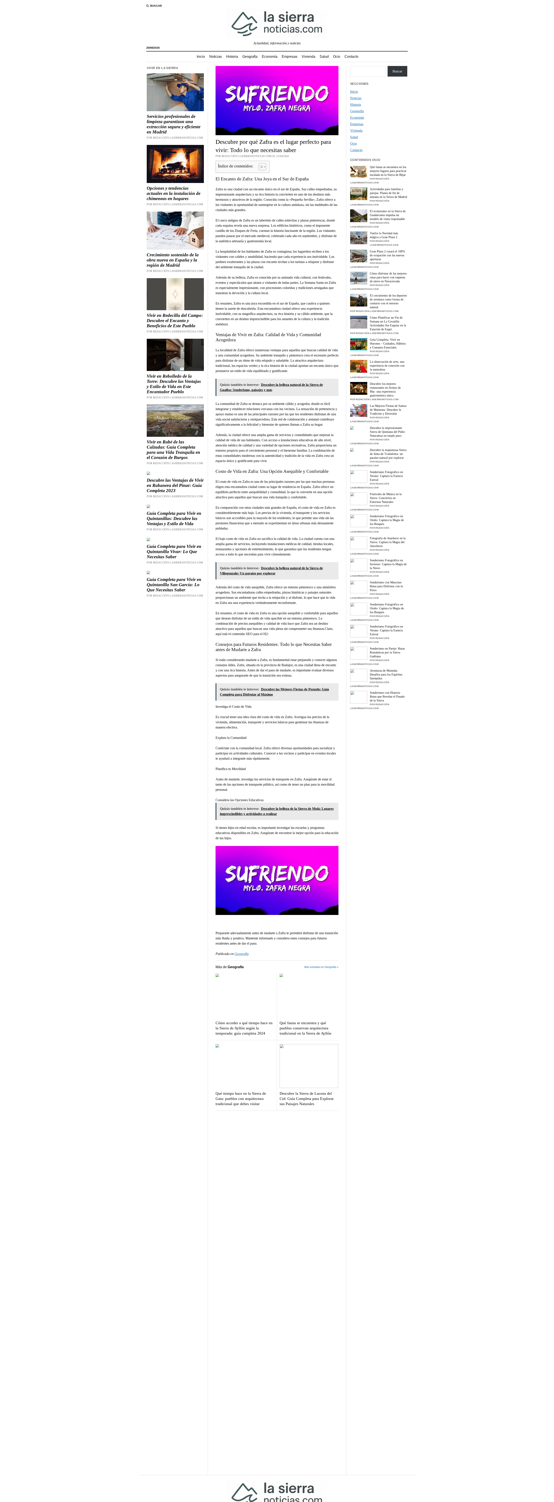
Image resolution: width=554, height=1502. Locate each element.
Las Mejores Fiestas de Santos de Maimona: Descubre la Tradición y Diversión (388, 409)
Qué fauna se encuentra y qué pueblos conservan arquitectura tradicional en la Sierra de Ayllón (305, 1028)
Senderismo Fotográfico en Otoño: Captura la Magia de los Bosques (387, 520)
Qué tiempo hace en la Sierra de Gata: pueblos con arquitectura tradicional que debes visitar (241, 1098)
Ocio (336, 56)
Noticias (215, 56)
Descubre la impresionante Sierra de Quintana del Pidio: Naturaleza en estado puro (388, 431)
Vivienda (308, 56)
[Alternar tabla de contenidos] (260, 166)
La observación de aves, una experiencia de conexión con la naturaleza (387, 365)
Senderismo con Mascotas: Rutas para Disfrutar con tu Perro (386, 586)
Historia (232, 56)
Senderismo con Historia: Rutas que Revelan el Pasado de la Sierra (387, 696)
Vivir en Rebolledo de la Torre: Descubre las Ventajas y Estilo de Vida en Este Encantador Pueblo (174, 384)
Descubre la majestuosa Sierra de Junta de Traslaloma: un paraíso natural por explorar (388, 453)
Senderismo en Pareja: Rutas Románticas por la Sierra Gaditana (387, 652)
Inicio (201, 56)
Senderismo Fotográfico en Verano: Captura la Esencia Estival (386, 475)
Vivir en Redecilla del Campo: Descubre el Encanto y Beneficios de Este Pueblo (175, 320)
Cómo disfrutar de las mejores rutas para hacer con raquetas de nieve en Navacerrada (388, 277)
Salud (324, 56)
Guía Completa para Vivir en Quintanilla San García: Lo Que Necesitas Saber (174, 584)
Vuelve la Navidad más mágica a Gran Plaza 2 (384, 235)
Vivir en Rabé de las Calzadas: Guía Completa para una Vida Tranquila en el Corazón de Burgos (173, 449)
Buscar (397, 71)
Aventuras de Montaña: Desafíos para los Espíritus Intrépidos (386, 674)
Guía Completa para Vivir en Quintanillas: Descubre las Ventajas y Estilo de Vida (174, 518)
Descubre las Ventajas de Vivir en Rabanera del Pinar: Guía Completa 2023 (175, 485)
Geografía (250, 56)
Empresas (289, 56)
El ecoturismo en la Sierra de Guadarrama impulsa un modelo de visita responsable (388, 215)
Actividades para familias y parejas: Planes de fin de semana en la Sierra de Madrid (388, 193)
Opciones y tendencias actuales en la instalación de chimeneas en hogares (173, 193)
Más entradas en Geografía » (321, 967)
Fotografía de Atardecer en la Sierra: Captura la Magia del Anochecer (388, 542)
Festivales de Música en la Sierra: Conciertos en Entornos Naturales (386, 498)
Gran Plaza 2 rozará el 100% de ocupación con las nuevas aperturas (387, 255)
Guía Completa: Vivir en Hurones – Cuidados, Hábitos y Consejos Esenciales (388, 343)
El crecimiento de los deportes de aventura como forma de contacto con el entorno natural (388, 301)
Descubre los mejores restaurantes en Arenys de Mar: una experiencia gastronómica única (385, 389)
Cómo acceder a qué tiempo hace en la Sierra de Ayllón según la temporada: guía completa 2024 (244, 1028)
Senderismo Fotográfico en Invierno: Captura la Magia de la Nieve (388, 564)
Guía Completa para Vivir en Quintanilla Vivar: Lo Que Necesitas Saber (174, 551)
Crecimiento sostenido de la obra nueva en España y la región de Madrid (173, 260)
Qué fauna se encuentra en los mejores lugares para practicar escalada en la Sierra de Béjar (388, 171)
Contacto (351, 56)
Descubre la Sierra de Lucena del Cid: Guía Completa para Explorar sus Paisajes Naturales (307, 1098)
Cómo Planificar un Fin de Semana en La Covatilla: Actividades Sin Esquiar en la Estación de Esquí (388, 323)
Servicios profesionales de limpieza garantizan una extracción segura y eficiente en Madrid (173, 124)
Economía (269, 56)
